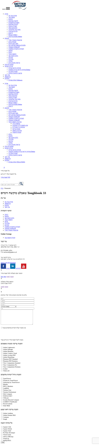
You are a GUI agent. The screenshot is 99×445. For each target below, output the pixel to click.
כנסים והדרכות (9, 64)
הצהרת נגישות (13, 26)
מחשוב (10, 50)
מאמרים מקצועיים (14, 22)
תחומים (7, 38)
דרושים (11, 33)
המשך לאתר (10, 276)
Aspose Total (7, 431)
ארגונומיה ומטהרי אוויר (15, 40)
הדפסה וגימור (12, 54)
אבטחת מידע (12, 42)
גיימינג (10, 52)
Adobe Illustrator (8, 351)
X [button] (1, 270)
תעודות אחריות (13, 71)
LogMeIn (6, 388)
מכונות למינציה (16, 132)
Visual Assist (7, 434)
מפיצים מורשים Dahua (15, 36)
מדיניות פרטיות (13, 31)
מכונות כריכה (16, 129)
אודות (6, 14)
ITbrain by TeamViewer (10, 380)
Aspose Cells (7, 427)
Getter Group (6, 234)
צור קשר (7, 75)
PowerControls (7, 404)
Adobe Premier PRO (9, 415)
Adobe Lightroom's (9, 347)
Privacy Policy (13, 35)
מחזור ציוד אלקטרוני (14, 29)
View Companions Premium (11, 367)
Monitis (5, 384)
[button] (8, 181)
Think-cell (6, 371)
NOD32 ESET (7, 396)
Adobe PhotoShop (8, 357)
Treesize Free (7, 390)
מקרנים (11, 57)
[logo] (19, 9)
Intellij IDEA (7, 440)
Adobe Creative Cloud (10, 353)
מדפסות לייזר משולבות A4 (20, 125)
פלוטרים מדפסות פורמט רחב (17, 45)
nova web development (8, 262)
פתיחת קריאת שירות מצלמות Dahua (19, 69)
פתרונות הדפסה (17, 130)
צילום (6, 221)
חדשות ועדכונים (13, 21)
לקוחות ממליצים (13, 24)
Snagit (5, 419)
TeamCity (6, 438)
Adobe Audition (8, 413)
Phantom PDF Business (10, 361)
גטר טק (3, 198)
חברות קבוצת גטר (10, 237)
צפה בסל (3, 276)
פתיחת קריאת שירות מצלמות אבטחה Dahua (22, 151)
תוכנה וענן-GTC (13, 56)
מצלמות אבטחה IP (14, 47)
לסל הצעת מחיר (5, 177)
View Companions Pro (10, 365)
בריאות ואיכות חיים (14, 63)
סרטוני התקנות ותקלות (15, 73)
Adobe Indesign (8, 349)
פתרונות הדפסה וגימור (15, 122)
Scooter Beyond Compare (11, 400)
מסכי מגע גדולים (13, 43)
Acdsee (5, 369)
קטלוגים (7, 78)
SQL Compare (7, 394)
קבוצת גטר (12, 17)
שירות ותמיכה (9, 66)
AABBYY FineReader (10, 402)
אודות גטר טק (13, 15)
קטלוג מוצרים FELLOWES (17, 162)
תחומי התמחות (6, 211)
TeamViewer (7, 378)
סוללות (10, 61)
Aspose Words (7, 429)
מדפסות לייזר (16, 123)
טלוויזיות (11, 59)
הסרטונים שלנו (13, 28)
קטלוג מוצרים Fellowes (15, 80)
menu (4, 9)
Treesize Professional (9, 392)
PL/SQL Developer (9, 433)
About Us (8, 76)
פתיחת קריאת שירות (15, 68)
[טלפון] (2, 181)
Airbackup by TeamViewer (11, 382)
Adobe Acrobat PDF (9, 355)
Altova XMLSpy (8, 436)
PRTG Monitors (8, 386)
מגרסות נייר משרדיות (18, 127)
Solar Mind (6, 406)
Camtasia (6, 417)
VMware (6, 398)
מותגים (11, 19)
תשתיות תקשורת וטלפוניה (16, 49)
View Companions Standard (11, 363)
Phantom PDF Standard (10, 359)
